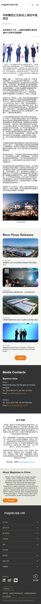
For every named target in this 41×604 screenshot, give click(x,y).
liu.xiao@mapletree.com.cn (16, 393)
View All (20, 358)
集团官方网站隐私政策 (16, 593)
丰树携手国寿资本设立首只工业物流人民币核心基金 (20, 320)
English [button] (6, 589)
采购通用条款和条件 (30, 593)
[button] (20, 522)
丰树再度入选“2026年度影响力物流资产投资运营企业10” (20, 263)
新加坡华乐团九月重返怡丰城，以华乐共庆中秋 (19, 292)
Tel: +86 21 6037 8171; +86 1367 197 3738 (17, 390)
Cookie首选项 (7, 596)
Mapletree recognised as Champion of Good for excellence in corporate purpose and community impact (19, 349)
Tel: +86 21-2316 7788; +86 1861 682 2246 (17, 402)
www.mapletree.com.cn (27, 462)
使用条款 (5, 593)
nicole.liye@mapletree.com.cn (17, 405)
